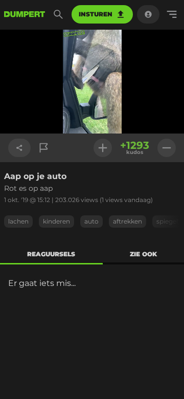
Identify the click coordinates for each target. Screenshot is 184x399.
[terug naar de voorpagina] (24, 14)
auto (91, 221)
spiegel (167, 221)
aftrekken (127, 221)
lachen (18, 221)
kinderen (56, 221)
